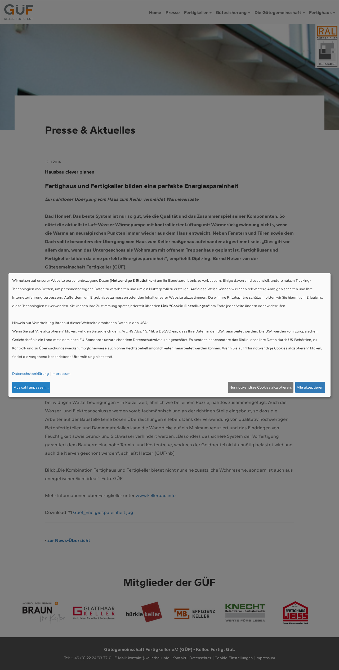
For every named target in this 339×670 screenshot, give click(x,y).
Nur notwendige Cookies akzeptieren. (260, 387)
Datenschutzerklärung (30, 373)
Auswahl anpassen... (31, 387)
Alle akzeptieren (310, 387)
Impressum (60, 373)
